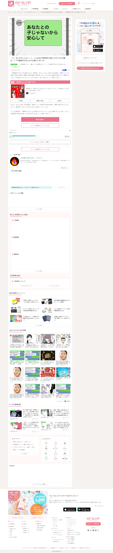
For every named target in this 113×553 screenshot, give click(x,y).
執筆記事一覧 (64, 168)
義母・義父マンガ (28, 444)
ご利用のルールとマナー (90, 58)
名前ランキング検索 (57, 519)
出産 (33, 447)
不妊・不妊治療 (13, 537)
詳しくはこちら (99, 505)
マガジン (55, 524)
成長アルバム (77, 8)
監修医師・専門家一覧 (38, 517)
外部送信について (55, 548)
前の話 (21, 100)
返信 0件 (67, 136)
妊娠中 (11, 530)
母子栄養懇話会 (71, 543)
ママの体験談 (21, 449)
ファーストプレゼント (58, 534)
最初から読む (40, 100)
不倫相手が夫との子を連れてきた (57, 64)
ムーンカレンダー (71, 519)
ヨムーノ (69, 528)
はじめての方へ (53, 3)
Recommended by (60, 401)
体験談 (24, 524)
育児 (11, 535)
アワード (55, 522)
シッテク (69, 526)
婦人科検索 (39, 529)
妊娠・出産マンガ (18, 441)
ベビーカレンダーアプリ (58, 539)
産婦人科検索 (40, 527)
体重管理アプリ (56, 541)
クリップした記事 (40, 484)
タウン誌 (55, 526)
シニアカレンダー (71, 524)
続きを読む (40, 119)
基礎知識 (46, 8)
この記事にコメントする (42, 125)
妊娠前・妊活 (13, 528)
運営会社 (35, 548)
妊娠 (28, 447)
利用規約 (81, 548)
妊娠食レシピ (26, 530)
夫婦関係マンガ (25, 64)
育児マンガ (28, 441)
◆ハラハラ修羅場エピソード (38, 64)
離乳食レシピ (26, 528)
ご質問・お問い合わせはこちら (90, 68)
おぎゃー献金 (70, 541)
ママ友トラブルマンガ (19, 447)
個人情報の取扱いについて (44, 548)
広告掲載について (75, 548)
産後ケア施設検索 (41, 525)
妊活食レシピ (26, 532)
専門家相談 (35, 8)
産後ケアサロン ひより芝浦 (73, 534)
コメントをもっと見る (39, 142)
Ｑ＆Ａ (56, 8)
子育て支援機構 (71, 539)
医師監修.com (71, 530)
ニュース (25, 8)
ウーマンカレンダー (72, 522)
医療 (14, 449)
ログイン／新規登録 (67, 3)
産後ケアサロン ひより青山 (73, 532)
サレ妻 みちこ (16, 67)
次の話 (59, 100)
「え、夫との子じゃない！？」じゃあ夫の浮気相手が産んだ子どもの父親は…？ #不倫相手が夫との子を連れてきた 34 (54, 12)
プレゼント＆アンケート (58, 530)
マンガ (20, 12)
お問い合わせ (87, 548)
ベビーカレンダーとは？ (27, 548)
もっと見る (39, 209)
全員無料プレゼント (57, 532)
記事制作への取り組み (18, 517)
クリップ (62, 187)
